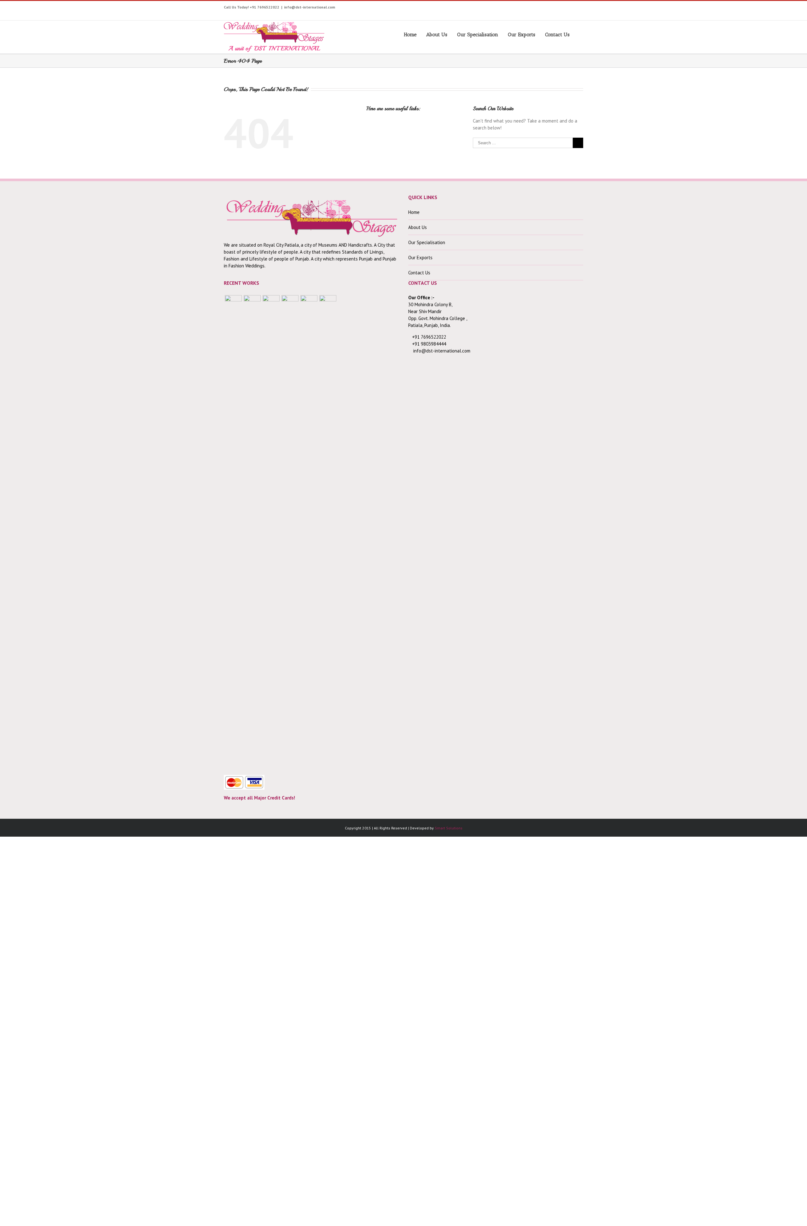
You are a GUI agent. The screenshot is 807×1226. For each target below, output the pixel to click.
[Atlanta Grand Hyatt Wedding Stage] (290, 531)
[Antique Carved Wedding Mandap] (233, 531)
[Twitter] (506, 8)
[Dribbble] (565, 8)
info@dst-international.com (309, 7)
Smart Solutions (448, 828)
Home (410, 34)
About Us (436, 34)
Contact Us (557, 34)
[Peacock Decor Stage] (327, 531)
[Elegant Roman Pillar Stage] (308, 531)
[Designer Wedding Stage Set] (271, 531)
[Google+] (555, 8)
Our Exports (521, 34)
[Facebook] (497, 8)
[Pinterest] (536, 8)
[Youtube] (516, 8)
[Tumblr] (546, 8)
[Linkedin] (575, 8)
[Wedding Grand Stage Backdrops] (252, 531)
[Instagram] (526, 8)
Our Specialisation (477, 34)
